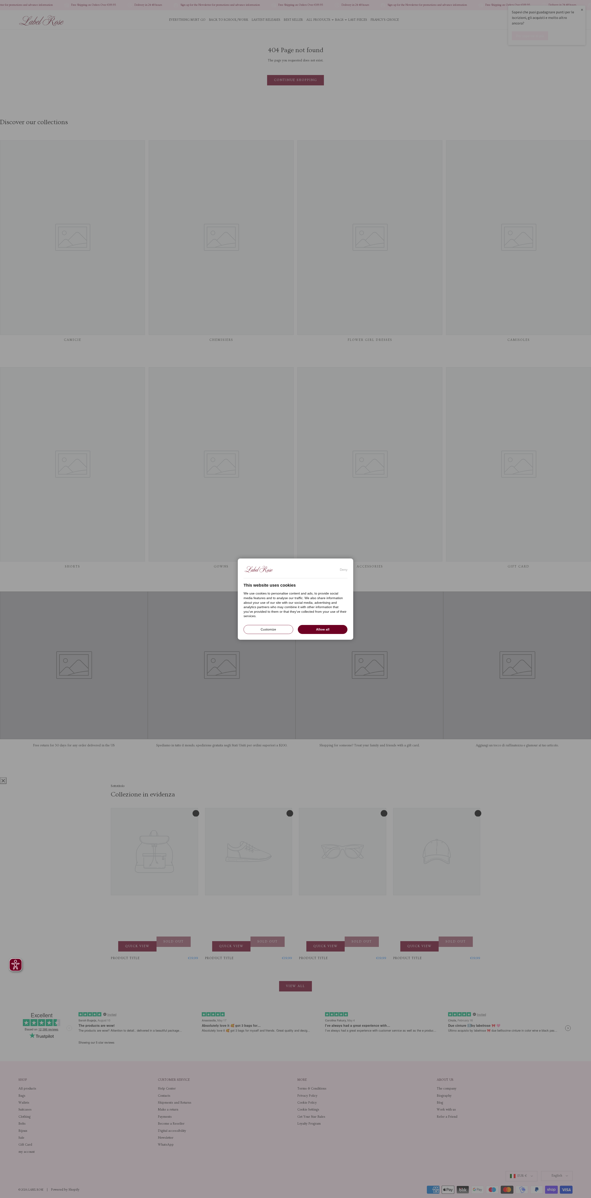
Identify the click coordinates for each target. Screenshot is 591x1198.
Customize (268, 629)
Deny (343, 569)
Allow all (322, 629)
